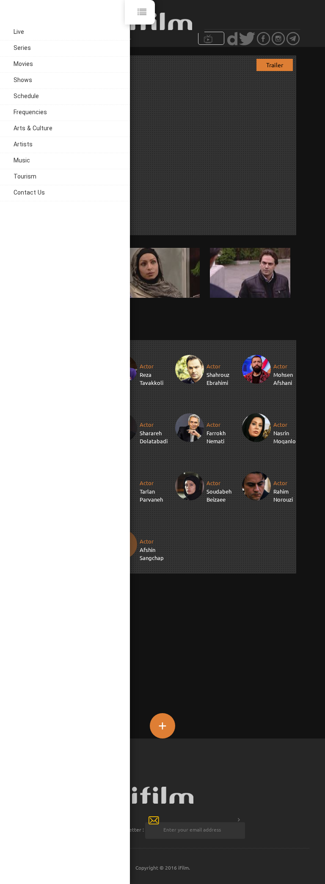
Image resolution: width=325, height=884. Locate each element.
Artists (23, 145)
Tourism (25, 177)
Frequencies (30, 112)
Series (22, 48)
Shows (23, 80)
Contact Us (29, 193)
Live (19, 32)
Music (22, 161)
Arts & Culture (33, 129)
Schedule (26, 96)
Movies (23, 64)
